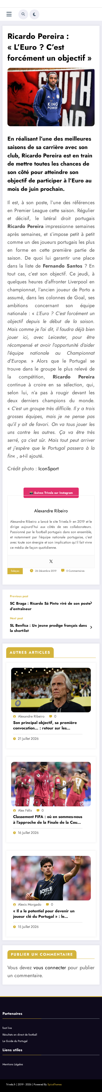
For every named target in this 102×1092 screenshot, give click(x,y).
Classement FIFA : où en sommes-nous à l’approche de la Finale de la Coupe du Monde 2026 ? (47, 819)
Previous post (19, 596)
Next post (16, 618)
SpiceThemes (55, 1084)
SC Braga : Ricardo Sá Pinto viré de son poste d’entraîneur (50, 606)
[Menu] (9, 14)
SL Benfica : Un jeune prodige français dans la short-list (48, 628)
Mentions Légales (12, 1064)
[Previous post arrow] (91, 603)
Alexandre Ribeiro (31, 716)
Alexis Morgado (29, 904)
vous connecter (49, 967)
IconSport (48, 468)
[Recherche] (23, 14)
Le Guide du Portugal (14, 1041)
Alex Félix (25, 810)
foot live (7, 1028)
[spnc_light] (34, 14)
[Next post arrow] (91, 627)
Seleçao (15, 571)
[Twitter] (51, 561)
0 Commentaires (75, 571)
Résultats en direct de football (19, 1035)
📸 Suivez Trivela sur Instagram (51, 493)
